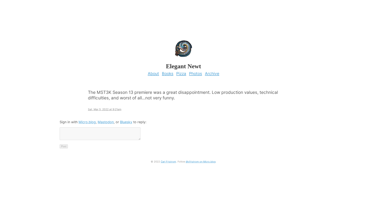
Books (167, 73)
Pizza (181, 73)
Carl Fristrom (168, 161)
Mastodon (106, 122)
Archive (212, 73)
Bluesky (126, 122)
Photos (195, 73)
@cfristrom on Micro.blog (201, 161)
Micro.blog (87, 122)
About (153, 73)
